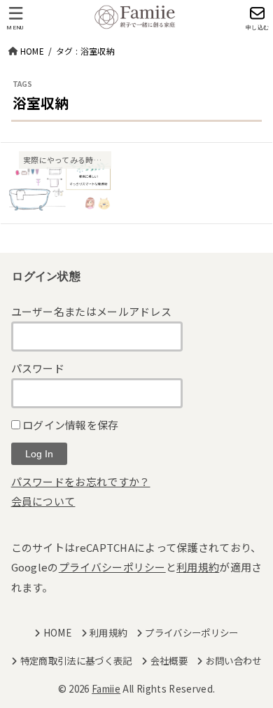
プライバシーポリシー (112, 567)
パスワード (38, 368)
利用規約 (197, 567)
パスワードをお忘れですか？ (80, 481)
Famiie (106, 688)
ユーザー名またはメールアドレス (91, 311)
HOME (57, 632)
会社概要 (169, 660)
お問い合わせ (233, 660)
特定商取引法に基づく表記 (76, 660)
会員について (43, 501)
